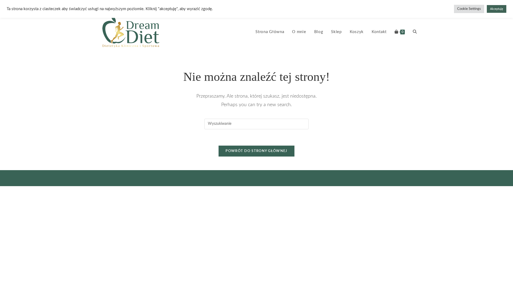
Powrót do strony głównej (256, 151)
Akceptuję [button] (496, 8)
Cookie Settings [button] (469, 9)
